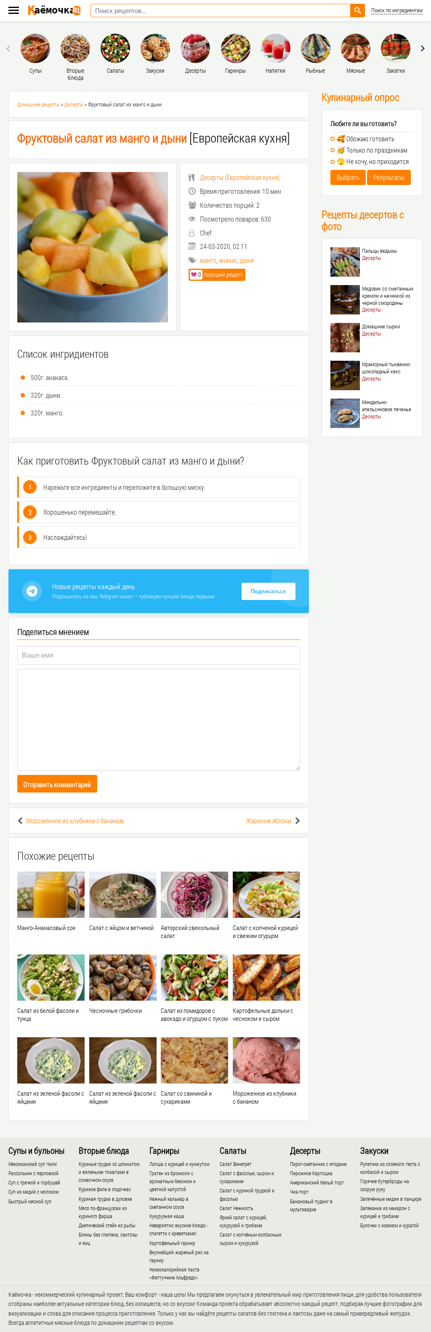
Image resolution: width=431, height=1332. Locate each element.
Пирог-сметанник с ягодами (318, 1163)
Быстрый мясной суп (29, 1201)
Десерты (73, 104)
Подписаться (268, 591)
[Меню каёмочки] (13, 11)
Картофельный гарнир (172, 1243)
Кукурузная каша (166, 1216)
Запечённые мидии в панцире (390, 1198)
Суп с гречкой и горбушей (34, 1182)
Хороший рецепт (220, 274)
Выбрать (348, 177)
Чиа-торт (299, 1191)
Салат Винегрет (235, 1163)
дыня (247, 260)
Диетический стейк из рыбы (107, 1225)
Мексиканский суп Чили (32, 1163)
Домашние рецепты (38, 104)
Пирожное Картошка (311, 1173)
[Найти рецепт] (358, 10)
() (239, 177)
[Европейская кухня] (153, 138)
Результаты (388, 177)
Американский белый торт (317, 1182)
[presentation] (9, 48)
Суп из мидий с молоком (33, 1191)
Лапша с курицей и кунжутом (179, 1163)
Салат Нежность (236, 1208)
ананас (228, 260)
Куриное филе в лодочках (105, 1189)
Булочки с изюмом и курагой (389, 1225)
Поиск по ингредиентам (397, 10)
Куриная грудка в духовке (105, 1198)
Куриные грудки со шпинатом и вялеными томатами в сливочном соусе (109, 1171)
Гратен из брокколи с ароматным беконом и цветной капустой (172, 1181)
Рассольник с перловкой (33, 1173)
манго (208, 260)
